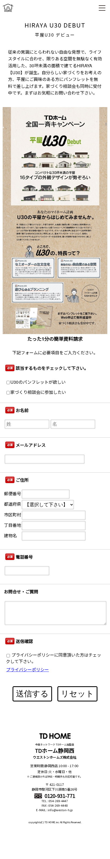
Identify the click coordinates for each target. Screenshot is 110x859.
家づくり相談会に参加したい (38, 392)
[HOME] (8, 13)
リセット (77, 693)
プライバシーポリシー (27, 669)
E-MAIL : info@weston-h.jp (54, 810)
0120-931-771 (59, 795)
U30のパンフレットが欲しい (38, 382)
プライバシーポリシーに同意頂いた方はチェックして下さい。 (53, 658)
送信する (32, 693)
